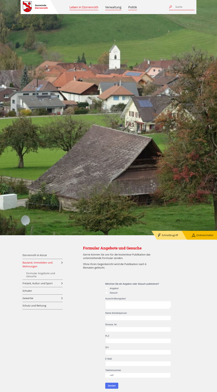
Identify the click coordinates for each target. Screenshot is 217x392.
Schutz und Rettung (34, 305)
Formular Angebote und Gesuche (40, 275)
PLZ (107, 336)
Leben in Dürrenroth (84, 7)
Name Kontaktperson (116, 313)
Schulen (27, 290)
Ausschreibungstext (115, 298)
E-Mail (108, 358)
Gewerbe (27, 298)
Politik (132, 7)
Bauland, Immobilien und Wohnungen (37, 264)
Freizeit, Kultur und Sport (37, 283)
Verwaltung (113, 7)
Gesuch (114, 292)
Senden (112, 385)
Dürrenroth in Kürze (34, 255)
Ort (107, 347)
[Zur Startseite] (35, 7)
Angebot (114, 288)
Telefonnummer (113, 370)
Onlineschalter (205, 235)
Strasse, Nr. (111, 324)
